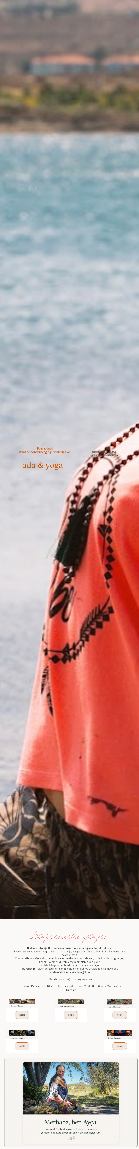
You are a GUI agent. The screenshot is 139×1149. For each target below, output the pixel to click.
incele (22, 1015)
